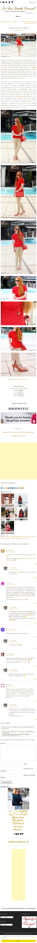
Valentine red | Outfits (7, 518)
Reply (35, 564)
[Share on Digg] (10, 488)
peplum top (28, 536)
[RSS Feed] (23, 488)
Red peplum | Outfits (21, 518)
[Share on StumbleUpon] (16, 488)
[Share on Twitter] (3, 488)
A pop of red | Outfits (21, 504)
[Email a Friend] (5, 488)
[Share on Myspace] (14, 488)
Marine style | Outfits (8, 21)
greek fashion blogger (9, 536)
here (18, 735)
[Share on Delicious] (8, 488)
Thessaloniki (19, 538)
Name (25, 764)
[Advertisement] (18, 460)
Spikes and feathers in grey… (8, 504)
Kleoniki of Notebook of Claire (21, 379)
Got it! (18, 941)
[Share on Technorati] (21, 488)
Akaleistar (8, 654)
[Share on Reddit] (19, 488)
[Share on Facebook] (1, 488)
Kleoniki (8, 550)
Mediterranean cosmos (20, 536)
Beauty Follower (10, 629)
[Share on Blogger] (7, 488)
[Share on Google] (12, 488)
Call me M (11, 568)
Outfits (6, 535)
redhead (13, 538)
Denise (7, 583)
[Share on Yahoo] (17, 488)
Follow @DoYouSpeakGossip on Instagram (18, 908)
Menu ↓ (18, 16)
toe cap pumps (25, 538)
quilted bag (8, 538)
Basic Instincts (24, 662)
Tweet (2, 485)
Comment (3, 743)
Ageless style (22, 599)
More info (3, 938)
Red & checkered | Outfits (7, 532)
